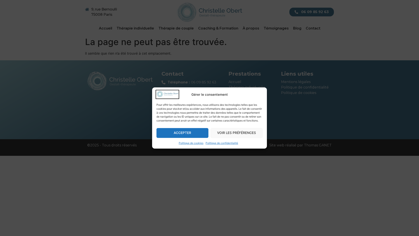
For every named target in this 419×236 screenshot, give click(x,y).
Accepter (182, 133)
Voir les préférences (236, 133)
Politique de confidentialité (222, 143)
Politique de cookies (191, 143)
